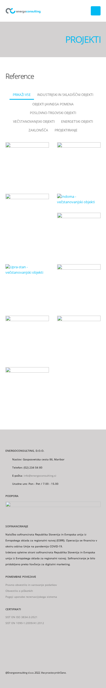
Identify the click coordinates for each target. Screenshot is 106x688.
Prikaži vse (22, 94)
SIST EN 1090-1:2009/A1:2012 (24, 623)
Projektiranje (66, 130)
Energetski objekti (77, 121)
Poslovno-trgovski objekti (53, 113)
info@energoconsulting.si (40, 475)
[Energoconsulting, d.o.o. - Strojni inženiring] (23, 11)
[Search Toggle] (83, 10)
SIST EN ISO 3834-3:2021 (21, 617)
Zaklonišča (38, 130)
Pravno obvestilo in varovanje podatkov (31, 585)
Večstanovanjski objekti (34, 121)
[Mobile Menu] (96, 10)
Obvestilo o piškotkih (19, 591)
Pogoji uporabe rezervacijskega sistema (31, 597)
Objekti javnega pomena (53, 104)
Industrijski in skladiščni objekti (65, 94)
